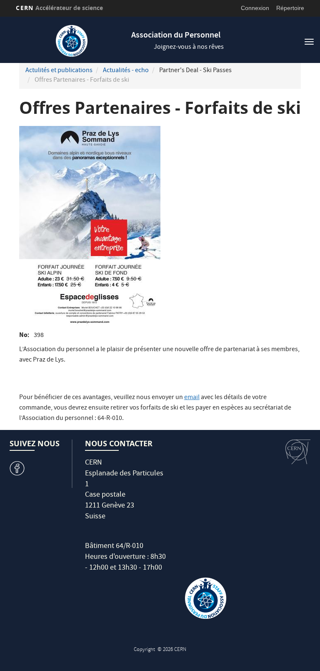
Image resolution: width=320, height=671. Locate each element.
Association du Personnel (175, 35)
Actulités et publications (58, 71)
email (192, 398)
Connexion (255, 8)
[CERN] (297, 452)
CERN (59, 8)
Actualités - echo (126, 71)
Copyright (145, 650)
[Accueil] (71, 41)
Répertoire (290, 8)
